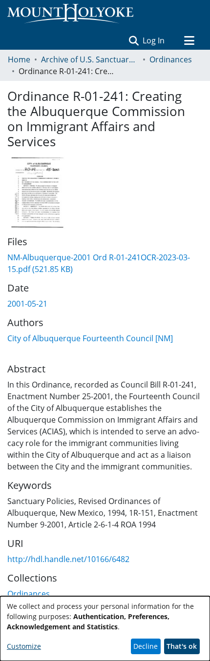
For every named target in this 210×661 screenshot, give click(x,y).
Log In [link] (154, 40)
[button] (133, 40)
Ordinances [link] (170, 59)
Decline (145, 646)
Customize (24, 646)
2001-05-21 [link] (27, 303)
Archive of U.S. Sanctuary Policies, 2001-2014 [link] (90, 59)
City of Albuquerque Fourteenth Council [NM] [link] (90, 338)
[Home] (70, 13)
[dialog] (105, 628)
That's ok (182, 646)
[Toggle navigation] (189, 40)
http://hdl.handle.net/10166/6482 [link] (68, 559)
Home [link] (19, 59)
